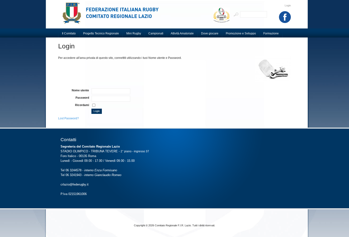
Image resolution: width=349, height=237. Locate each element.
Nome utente (80, 90)
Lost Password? (68, 118)
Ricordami (82, 105)
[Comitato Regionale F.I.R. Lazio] (112, 15)
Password (82, 97)
